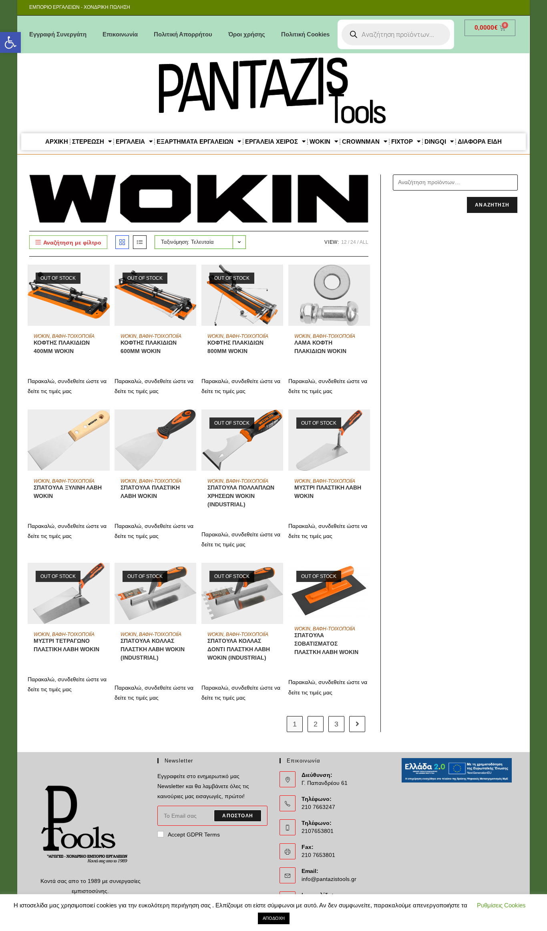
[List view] (140, 242)
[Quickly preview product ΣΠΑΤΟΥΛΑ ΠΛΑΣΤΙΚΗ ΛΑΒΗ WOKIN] (192, 423)
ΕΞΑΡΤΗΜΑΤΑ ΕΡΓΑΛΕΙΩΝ (195, 141)
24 (353, 242)
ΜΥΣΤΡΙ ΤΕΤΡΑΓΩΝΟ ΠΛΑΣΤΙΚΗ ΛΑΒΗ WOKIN (66, 645)
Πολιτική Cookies (305, 34)
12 (344, 242)
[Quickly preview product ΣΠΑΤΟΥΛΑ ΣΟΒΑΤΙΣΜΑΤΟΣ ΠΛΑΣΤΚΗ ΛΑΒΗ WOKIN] (366, 577)
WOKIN (320, 141)
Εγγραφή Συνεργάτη (57, 34)
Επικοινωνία (120, 34)
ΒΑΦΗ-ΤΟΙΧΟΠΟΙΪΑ (73, 336)
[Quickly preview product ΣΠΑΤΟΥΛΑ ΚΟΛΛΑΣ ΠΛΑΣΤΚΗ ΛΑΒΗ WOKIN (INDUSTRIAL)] (192, 577)
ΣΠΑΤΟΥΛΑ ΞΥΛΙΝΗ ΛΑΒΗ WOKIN (68, 491)
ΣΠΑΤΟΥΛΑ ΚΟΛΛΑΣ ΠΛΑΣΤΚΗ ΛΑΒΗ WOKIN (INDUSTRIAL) (153, 649)
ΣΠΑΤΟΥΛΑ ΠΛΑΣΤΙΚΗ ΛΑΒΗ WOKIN (150, 491)
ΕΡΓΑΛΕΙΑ (130, 141)
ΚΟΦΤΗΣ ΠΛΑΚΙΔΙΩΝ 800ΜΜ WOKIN (235, 346)
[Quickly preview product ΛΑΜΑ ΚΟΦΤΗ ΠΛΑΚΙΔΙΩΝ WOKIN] (366, 279)
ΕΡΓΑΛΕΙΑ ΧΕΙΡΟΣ (271, 141)
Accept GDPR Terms (194, 834)
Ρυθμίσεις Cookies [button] (501, 905)
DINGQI (435, 141)
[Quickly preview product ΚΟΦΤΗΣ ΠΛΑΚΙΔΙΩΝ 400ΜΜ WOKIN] (106, 279)
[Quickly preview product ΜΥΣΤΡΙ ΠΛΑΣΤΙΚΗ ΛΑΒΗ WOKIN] (366, 423)
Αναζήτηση (492, 205)
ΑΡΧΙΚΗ (56, 141)
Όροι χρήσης (246, 34)
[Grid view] (122, 242)
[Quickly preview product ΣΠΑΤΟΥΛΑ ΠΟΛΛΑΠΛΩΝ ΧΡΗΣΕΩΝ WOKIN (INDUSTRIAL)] (279, 423)
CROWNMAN (361, 141)
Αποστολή (237, 816)
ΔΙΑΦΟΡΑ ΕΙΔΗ (480, 141)
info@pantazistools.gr (329, 879)
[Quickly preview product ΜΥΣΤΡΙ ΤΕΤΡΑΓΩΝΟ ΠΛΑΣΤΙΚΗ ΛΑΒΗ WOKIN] (106, 577)
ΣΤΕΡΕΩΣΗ (88, 141)
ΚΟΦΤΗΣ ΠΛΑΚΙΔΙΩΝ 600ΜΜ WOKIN (149, 346)
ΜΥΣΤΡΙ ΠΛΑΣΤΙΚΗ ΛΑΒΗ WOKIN (327, 491)
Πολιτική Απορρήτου (183, 34)
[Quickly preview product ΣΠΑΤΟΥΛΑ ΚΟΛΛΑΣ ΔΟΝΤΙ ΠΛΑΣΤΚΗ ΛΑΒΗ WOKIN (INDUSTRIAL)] (279, 577)
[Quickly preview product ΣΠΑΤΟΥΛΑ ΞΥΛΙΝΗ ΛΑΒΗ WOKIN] (106, 423)
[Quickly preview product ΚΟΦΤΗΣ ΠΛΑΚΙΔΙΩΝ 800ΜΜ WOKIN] (279, 279)
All (364, 242)
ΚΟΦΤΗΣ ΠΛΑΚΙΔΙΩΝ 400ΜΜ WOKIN (62, 346)
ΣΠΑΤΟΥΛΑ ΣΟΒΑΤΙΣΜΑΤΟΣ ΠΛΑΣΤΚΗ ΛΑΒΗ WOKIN (326, 643)
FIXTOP (402, 141)
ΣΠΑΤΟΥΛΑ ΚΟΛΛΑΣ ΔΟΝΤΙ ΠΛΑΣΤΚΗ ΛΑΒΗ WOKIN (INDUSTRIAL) (238, 649)
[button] (10, 42)
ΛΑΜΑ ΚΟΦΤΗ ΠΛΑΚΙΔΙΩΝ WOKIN (320, 346)
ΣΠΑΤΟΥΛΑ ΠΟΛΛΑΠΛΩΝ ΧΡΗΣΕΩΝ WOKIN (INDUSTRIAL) (240, 496)
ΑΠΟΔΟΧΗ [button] (274, 918)
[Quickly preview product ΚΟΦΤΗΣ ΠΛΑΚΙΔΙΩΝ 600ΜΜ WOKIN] (192, 279)
